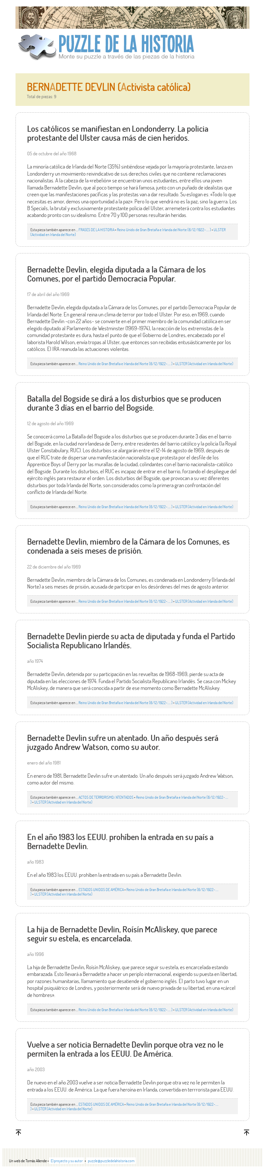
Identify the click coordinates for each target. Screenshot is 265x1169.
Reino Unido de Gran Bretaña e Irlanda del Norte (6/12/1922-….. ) (164, 229)
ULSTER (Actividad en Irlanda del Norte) (204, 363)
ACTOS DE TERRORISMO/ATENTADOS (106, 797)
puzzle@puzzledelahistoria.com (111, 1160)
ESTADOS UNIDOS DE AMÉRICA (101, 889)
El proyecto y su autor (67, 1160)
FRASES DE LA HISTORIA (96, 229)
